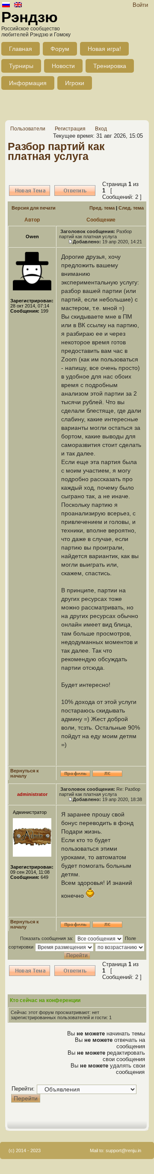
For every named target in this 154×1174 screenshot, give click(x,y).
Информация (28, 83)
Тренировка (109, 65)
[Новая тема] (29, 190)
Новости (63, 65)
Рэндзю (29, 17)
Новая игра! (104, 48)
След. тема (131, 207)
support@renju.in (123, 1150)
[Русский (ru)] (6, 5)
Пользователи (27, 129)
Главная (20, 48)
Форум (59, 48)
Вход (101, 129)
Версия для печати (34, 207)
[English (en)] (18, 5)
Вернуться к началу (24, 773)
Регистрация (70, 129)
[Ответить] (74, 190)
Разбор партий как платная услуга (56, 151)
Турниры (21, 65)
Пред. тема (102, 207)
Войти (140, 5)
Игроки (74, 83)
